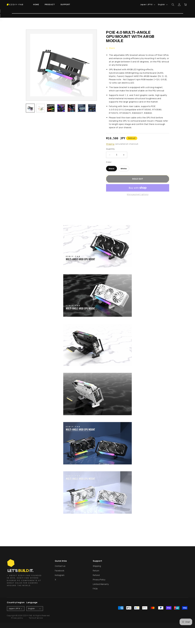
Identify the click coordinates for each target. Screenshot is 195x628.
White (125, 169)
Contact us (60, 566)
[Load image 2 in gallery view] (40, 108)
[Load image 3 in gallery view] (50, 108)
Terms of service (36, 618)
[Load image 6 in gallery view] (81, 108)
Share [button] (112, 48)
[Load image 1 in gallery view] (30, 108)
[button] (50, 4)
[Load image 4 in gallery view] (61, 108)
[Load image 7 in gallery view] (92, 108)
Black (113, 169)
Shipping (110, 144)
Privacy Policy (99, 579)
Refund (96, 575)
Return (96, 570)
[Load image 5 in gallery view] (71, 108)
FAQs (95, 588)
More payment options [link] (137, 194)
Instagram (59, 575)
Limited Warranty (101, 584)
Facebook (59, 570)
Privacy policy (17, 618)
